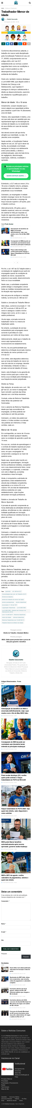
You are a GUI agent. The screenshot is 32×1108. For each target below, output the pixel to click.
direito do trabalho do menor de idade (13, 599)
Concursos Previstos (6, 1099)
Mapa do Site (5, 1089)
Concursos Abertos (14, 1097)
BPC (4, 871)
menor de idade (6, 617)
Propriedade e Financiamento (9, 1083)
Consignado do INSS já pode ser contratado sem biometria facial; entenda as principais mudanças (20, 242)
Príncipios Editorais (6, 1079)
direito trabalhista (21, 602)
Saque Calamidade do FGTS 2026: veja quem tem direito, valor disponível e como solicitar (15, 810)
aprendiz (8, 591)
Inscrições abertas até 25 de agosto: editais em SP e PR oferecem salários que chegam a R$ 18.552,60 (19, 991)
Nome (3, 924)
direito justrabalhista (8, 602)
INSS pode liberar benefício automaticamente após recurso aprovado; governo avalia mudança (14, 844)
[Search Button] (30, 2)
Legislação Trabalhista (8, 607)
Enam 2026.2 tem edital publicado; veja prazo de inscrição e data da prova (20, 969)
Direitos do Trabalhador (11, 8)
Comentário (5, 901)
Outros (21, 1100)
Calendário (4, 1097)
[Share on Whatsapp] (3, 43)
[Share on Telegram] (7, 43)
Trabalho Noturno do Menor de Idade (12, 622)
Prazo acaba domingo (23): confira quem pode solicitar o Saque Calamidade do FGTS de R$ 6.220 (20, 252)
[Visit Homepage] (16, 3)
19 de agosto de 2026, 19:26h (9, 882)
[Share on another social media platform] (29, 43)
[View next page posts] (17, 262)
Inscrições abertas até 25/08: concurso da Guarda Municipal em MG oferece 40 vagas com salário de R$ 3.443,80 (20, 1002)
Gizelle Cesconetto (12, 19)
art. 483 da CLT (17, 591)
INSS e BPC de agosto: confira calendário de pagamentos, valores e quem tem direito (14, 877)
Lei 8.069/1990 (21, 607)
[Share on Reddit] (25, 43)
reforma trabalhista (18, 617)
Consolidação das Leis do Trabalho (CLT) (14, 594)
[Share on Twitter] (16, 43)
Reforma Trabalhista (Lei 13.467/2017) (13, 620)
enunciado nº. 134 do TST (9, 605)
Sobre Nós (18, 1073)
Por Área (24, 1099)
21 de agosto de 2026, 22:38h (9, 815)
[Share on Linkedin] (20, 43)
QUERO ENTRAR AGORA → (16, 176)
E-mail (3, 932)
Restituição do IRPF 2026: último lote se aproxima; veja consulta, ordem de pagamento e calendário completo (20, 980)
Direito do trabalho (7, 597)
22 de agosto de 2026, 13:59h (18, 257)
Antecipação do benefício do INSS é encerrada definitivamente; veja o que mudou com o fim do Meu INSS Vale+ (20, 232)
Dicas (2, 1100)
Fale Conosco (5, 1087)
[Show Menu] (2, 2)
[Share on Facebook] (12, 43)
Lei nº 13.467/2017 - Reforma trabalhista (13, 614)
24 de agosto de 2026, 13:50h (18, 238)
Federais (17, 1099)
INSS (4, 705)
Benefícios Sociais (12, 1100)
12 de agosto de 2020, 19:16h (11, 22)
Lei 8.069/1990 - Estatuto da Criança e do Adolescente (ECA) (14, 611)
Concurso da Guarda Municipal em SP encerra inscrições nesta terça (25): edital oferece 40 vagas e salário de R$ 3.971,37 (20, 1014)
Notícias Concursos (11, 1036)
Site (2, 940)
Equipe (3, 1085)
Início (2, 8)
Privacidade (4, 1081)
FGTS (4, 771)
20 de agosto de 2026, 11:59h (9, 849)
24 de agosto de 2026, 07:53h (18, 246)
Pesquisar (4, 953)
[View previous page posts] (14, 262)
